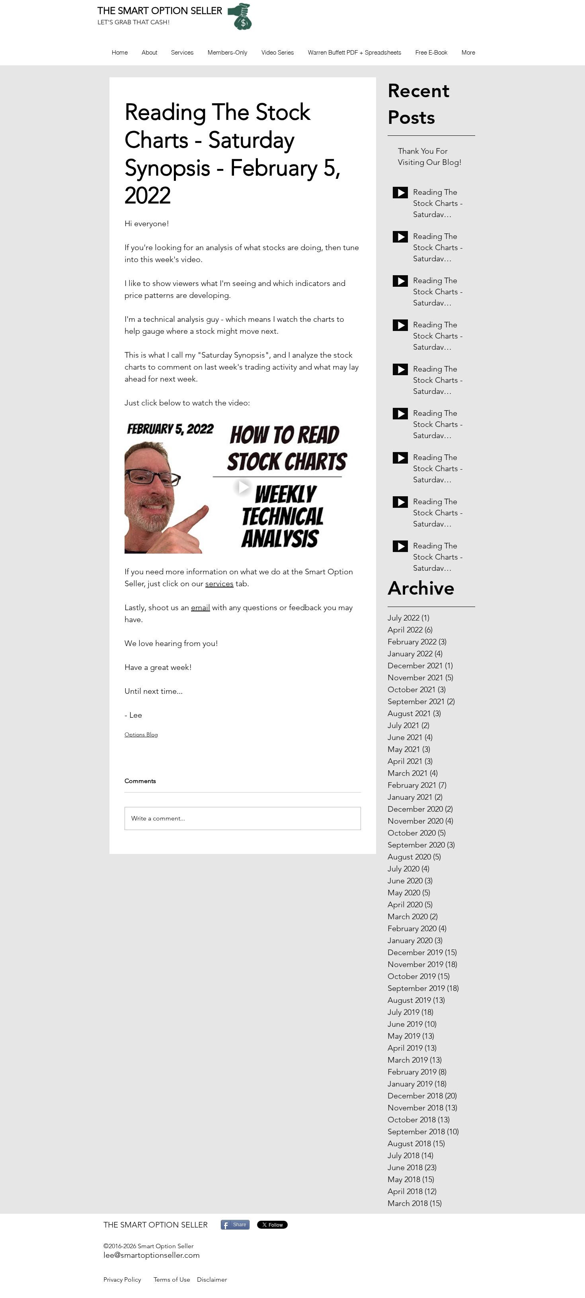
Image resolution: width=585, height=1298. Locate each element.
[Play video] (243, 487)
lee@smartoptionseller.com (151, 1255)
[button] (227, 52)
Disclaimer (212, 1279)
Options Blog (141, 734)
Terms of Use (172, 1279)
